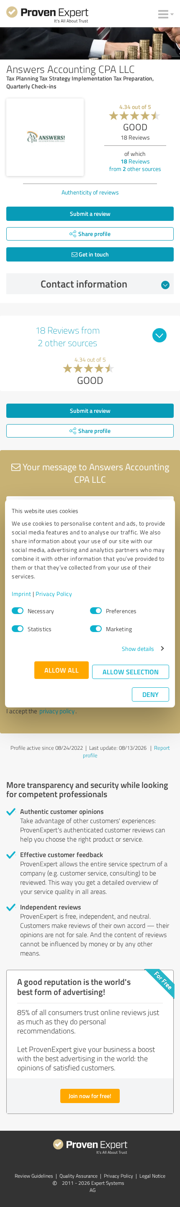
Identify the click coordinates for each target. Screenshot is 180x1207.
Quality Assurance (78, 1175)
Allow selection (131, 671)
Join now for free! (90, 1096)
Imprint (21, 594)
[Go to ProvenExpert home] (47, 16)
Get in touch (93, 254)
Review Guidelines (34, 1175)
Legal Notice (152, 1175)
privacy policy (57, 711)
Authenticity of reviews (90, 192)
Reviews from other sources (135, 165)
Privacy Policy (54, 594)
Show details (138, 649)
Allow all (61, 670)
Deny (150, 694)
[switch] (96, 610)
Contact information (84, 284)
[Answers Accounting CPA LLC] (45, 137)
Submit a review (90, 214)
